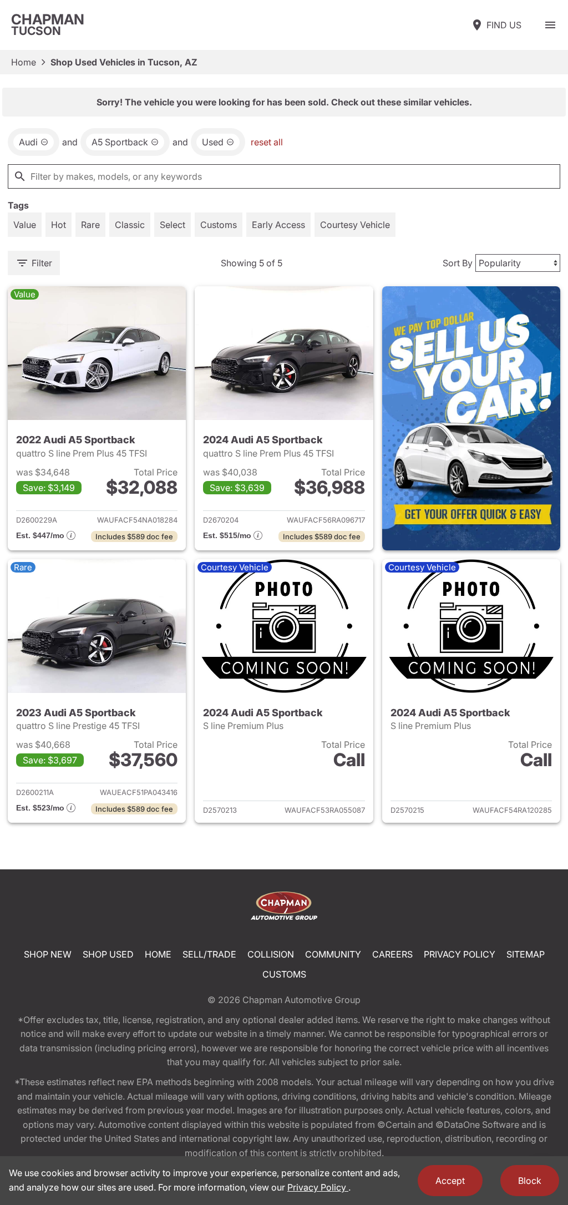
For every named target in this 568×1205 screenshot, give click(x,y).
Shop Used (108, 954)
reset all (267, 142)
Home (23, 62)
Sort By (458, 263)
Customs (284, 974)
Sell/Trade (209, 954)
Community (333, 954)
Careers (392, 954)
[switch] (550, 25)
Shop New (48, 954)
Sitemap (525, 954)
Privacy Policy (459, 954)
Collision (270, 954)
